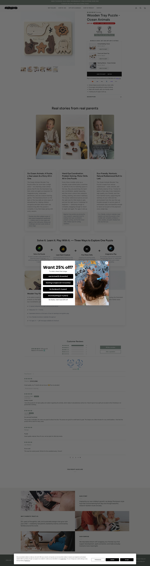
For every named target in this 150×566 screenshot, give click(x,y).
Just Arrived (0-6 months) (58, 276)
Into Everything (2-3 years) (58, 296)
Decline (112, 559)
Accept (127, 559)
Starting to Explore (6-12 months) (58, 283)
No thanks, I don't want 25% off (58, 299)
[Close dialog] (106, 262)
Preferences (98, 559)
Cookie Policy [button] (63, 558)
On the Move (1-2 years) (58, 289)
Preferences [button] (27, 560)
